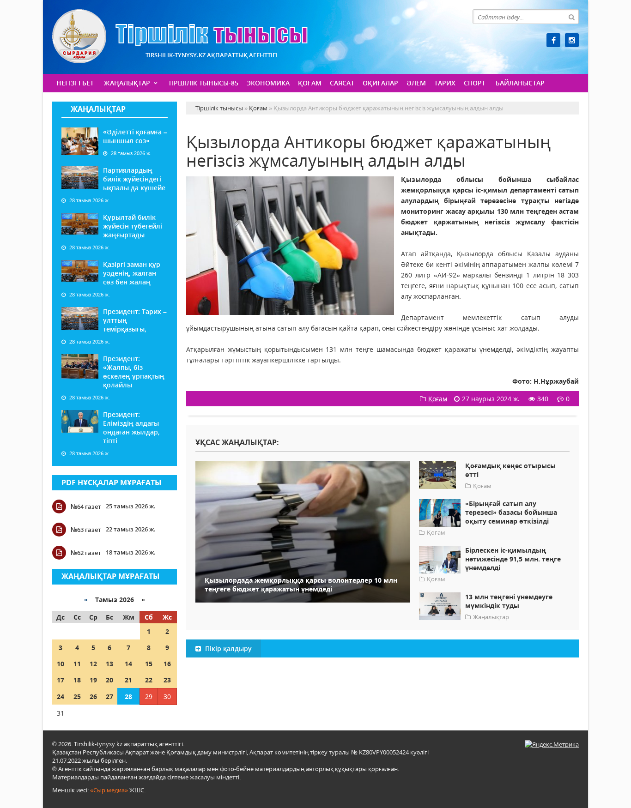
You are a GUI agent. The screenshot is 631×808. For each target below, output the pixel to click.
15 (148, 663)
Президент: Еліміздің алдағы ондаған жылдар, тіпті (131, 427)
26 (93, 696)
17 (60, 679)
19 (93, 679)
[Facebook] (553, 40)
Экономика (268, 82)
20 (109, 679)
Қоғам (310, 82)
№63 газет (86, 529)
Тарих (444, 82)
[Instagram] (572, 40)
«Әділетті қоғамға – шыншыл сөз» (135, 136)
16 (167, 663)
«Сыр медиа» (109, 790)
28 (128, 696)
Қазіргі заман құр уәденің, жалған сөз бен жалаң (131, 273)
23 (167, 679)
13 (109, 663)
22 (148, 679)
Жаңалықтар (127, 82)
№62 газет (86, 553)
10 (60, 663)
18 (77, 679)
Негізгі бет (75, 82)
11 (77, 663)
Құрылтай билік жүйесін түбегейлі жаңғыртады (132, 226)
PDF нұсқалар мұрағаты (111, 482)
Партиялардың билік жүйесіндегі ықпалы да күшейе (134, 179)
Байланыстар (520, 82)
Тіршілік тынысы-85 (203, 82)
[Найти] (571, 17)
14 (128, 663)
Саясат (342, 82)
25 (77, 696)
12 (93, 663)
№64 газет (86, 506)
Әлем (416, 82)
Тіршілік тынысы (180, 36)
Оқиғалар (380, 82)
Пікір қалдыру (227, 648)
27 (109, 696)
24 (60, 696)
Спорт (474, 82)
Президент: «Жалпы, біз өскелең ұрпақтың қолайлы (133, 371)
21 (128, 679)
